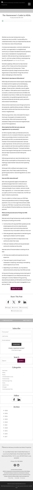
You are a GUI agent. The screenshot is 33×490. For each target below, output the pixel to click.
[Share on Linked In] (25, 302)
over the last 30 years (18, 60)
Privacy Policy (10, 478)
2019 (6, 431)
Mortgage (8, 307)
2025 (6, 413)
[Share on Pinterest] (19, 302)
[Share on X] (14, 302)
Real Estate (4, 370)
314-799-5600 (18, 461)
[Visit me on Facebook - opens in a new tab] (14, 399)
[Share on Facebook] (8, 302)
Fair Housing (22, 478)
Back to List (16, 288)
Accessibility (17, 478)
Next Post (26, 320)
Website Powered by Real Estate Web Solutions (16, 483)
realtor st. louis (5, 385)
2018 (6, 434)
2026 (6, 410)
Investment (15, 307)
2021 (6, 425)
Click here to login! (16, 350)
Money (3, 383)
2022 (6, 422)
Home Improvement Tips (7, 389)
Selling (3, 372)
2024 (6, 416)
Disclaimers (26, 486)
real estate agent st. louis (7, 376)
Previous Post (8, 320)
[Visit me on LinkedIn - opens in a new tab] (19, 399)
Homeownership (23, 307)
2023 (6, 419)
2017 (6, 436)
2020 (6, 428)
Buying (3, 374)
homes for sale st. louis (17, 310)
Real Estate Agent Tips (7, 381)
